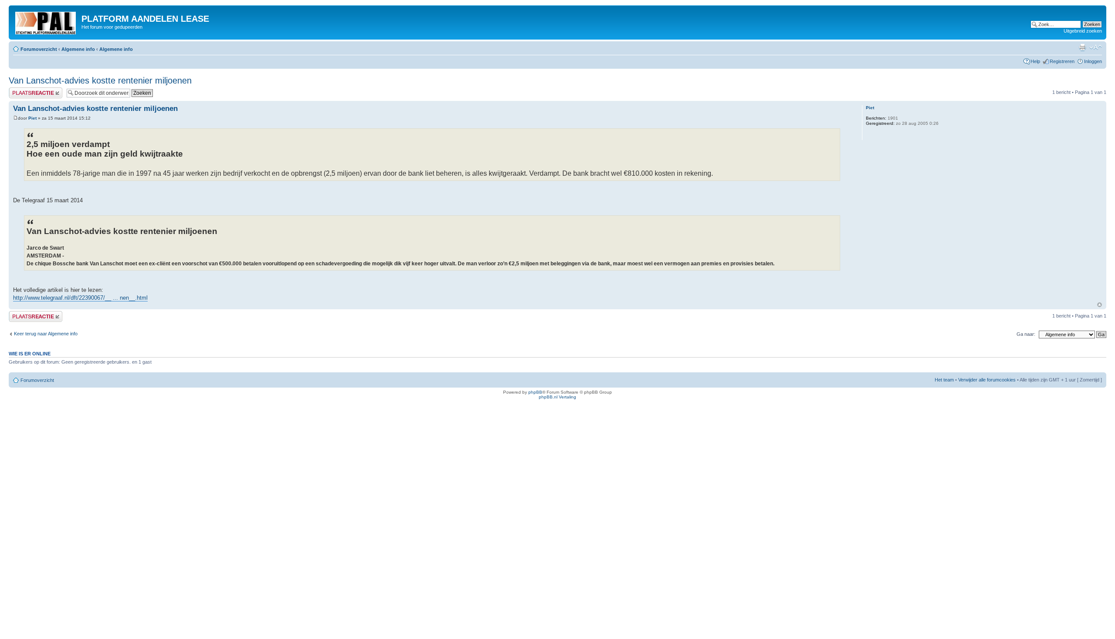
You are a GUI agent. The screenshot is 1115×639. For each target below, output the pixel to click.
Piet (32, 118)
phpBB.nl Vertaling (557, 397)
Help (1035, 61)
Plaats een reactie (28, 90)
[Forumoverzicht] (46, 21)
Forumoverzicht (38, 49)
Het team (944, 379)
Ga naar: (1026, 334)
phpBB (535, 392)
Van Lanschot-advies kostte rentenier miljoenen (100, 80)
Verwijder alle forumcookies (987, 379)
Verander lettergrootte (1095, 47)
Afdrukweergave (1082, 47)
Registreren (1062, 61)
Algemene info (78, 49)
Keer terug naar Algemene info (46, 333)
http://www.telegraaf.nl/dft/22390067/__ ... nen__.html (80, 297)
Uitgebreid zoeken (1083, 30)
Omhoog (1099, 304)
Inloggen (1093, 61)
